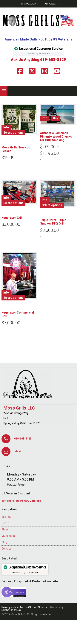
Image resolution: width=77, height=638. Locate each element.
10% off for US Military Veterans (21, 500)
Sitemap (6, 516)
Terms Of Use (28, 607)
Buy (55, 118)
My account (8, 535)
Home (5, 523)
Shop (4, 529)
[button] (3, 91)
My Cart (50, 3)
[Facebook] (20, 71)
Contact (6, 548)
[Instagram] (44, 71)
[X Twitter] (32, 71)
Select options (13, 132)
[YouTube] (57, 71)
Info (6, 127)
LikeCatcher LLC (11, 609)
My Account (29, 3)
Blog (4, 542)
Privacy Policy (9, 607)
